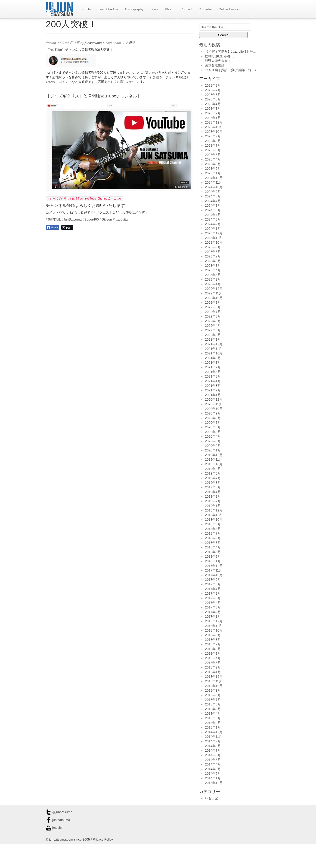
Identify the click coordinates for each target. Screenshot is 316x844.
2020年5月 (213, 432)
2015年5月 (213, 709)
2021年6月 (213, 372)
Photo (169, 9)
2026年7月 (213, 90)
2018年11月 (213, 515)
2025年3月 (213, 164)
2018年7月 (213, 533)
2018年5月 (213, 543)
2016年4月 (213, 658)
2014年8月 (213, 746)
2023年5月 (213, 265)
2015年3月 (213, 718)
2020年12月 (214, 399)
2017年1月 (213, 616)
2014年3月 (213, 769)
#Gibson (106, 219)
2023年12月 (214, 233)
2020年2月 (213, 446)
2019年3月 (213, 496)
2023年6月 (213, 261)
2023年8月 (213, 252)
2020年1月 (213, 450)
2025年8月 (213, 141)
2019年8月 (213, 473)
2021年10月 (214, 353)
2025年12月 (214, 122)
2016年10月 (214, 630)
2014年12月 (214, 732)
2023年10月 (214, 242)
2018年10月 (214, 519)
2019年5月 (213, 487)
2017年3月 (213, 607)
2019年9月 (213, 469)
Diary (154, 9)
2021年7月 (213, 367)
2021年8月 (213, 362)
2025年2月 (213, 168)
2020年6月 (213, 427)
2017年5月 (213, 598)
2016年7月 (213, 644)
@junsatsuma (61, 812)
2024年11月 (213, 182)
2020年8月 (213, 418)
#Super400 (91, 219)
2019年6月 (213, 482)
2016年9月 (213, 635)
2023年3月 (213, 275)
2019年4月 (213, 492)
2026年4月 (213, 104)
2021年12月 (214, 344)
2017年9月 (213, 579)
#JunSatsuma (72, 219)
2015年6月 (213, 704)
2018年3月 (213, 552)
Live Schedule (108, 9)
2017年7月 (213, 589)
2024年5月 (213, 210)
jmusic (56, 827)
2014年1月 (213, 778)
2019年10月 (214, 464)
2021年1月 (213, 395)
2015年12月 (214, 676)
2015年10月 (214, 686)
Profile (86, 9)
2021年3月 (213, 385)
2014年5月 (213, 760)
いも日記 (128, 43)
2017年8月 (213, 584)
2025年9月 (213, 136)
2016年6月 (213, 649)
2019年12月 (214, 455)
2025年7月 (213, 145)
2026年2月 (213, 113)
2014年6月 (213, 755)
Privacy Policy (103, 839)
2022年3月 (213, 330)
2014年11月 (213, 736)
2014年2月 (213, 773)
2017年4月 (213, 603)
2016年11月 (213, 626)
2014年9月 (213, 741)
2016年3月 (213, 663)
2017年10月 (214, 575)
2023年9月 (213, 247)
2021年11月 (213, 349)
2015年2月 (213, 723)
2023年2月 (213, 279)
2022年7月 (213, 312)
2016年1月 (213, 672)
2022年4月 (213, 325)
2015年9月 (213, 690)
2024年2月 (213, 224)
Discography (134, 9)
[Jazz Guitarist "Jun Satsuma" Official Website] (59, 9)
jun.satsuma (60, 820)
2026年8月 (213, 85)
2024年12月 (214, 178)
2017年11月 (213, 570)
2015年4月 (213, 713)
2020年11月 (213, 404)
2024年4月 (213, 215)
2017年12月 (214, 566)
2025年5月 (213, 155)
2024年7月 (213, 201)
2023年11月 (213, 238)
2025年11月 (213, 127)
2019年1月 (213, 506)
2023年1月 (213, 284)
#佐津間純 (53, 219)
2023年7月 (213, 256)
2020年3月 (213, 441)
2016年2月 (213, 667)
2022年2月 (213, 335)
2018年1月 (213, 561)
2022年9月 (213, 302)
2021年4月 (213, 381)
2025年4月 (213, 159)
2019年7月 (213, 478)
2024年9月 (213, 192)
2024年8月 (213, 196)
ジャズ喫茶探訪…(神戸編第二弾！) (230, 70)
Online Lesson (229, 9)
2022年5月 (213, 321)
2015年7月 (213, 700)
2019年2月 (213, 501)
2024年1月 (213, 228)
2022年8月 (213, 307)
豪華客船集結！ (216, 65)
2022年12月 (214, 288)
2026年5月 (213, 99)
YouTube (205, 9)
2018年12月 (214, 510)
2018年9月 (213, 524)
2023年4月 (213, 270)
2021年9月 (213, 358)
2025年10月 (214, 131)
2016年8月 (213, 639)
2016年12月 (214, 621)
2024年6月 (213, 205)
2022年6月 (213, 316)
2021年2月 (213, 390)
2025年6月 (213, 150)
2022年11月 (213, 293)
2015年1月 (213, 727)
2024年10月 (214, 187)
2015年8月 (213, 695)
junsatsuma (93, 43)
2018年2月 (213, 556)
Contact (186, 9)
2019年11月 (213, 459)
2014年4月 (213, 764)
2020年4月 (213, 436)
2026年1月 (213, 118)
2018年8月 (213, 529)
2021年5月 (213, 376)
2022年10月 (214, 298)
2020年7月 (213, 422)
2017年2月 (213, 612)
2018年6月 (213, 538)
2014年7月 (213, 750)
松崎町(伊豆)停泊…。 (220, 56)
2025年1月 (213, 173)
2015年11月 (213, 681)
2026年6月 (213, 95)
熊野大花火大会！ (218, 61)
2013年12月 (214, 783)
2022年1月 (213, 339)
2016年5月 (213, 653)
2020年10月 (214, 409)
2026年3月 (213, 108)
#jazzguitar (121, 219)
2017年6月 (213, 593)
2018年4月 (213, 547)
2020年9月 (213, 413)
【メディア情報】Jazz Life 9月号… (230, 51)
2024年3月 (213, 219)
